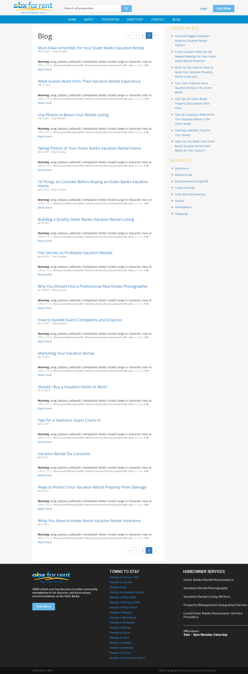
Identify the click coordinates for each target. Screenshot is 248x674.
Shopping (181, 214)
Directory (135, 19)
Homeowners (183, 207)
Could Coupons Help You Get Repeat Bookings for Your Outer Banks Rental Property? (195, 56)
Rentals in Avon (119, 637)
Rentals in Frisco (120, 652)
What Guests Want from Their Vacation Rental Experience (89, 81)
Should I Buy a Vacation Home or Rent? (72, 386)
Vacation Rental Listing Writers (206, 597)
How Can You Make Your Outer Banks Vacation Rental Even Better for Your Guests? (195, 145)
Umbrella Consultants (205, 670)
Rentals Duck (118, 587)
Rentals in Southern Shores (127, 592)
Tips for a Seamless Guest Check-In (69, 420)
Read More (43, 606)
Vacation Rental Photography (205, 588)
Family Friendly (185, 188)
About (89, 19)
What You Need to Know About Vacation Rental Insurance (89, 520)
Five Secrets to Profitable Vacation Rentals (75, 252)
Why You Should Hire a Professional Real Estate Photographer (93, 286)
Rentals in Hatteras (122, 647)
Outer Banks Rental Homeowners (208, 580)
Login (203, 8)
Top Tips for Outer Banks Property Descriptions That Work (192, 103)
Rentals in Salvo (120, 632)
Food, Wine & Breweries (190, 194)
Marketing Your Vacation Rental (66, 353)
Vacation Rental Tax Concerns (64, 453)
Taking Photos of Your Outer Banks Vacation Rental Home (89, 148)
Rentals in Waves (120, 627)
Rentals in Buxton (121, 642)
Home (72, 19)
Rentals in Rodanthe (122, 622)
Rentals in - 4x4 (124, 577)
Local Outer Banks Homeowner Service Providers (213, 615)
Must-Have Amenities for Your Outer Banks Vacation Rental (91, 47)
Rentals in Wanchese (123, 617)
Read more (45, 69)
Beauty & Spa (183, 175)
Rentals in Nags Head (123, 607)
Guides (179, 201)
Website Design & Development (175, 670)
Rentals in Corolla (121, 582)
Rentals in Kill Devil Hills (125, 602)
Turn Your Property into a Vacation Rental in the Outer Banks (193, 87)
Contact (158, 19)
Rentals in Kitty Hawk (123, 597)
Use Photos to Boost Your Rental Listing (73, 114)
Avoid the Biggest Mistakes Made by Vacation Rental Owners (192, 40)
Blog (176, 19)
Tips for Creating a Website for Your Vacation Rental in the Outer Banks (195, 119)
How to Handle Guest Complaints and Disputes (80, 319)
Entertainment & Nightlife (191, 181)
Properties (110, 19)
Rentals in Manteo (121, 612)
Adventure (182, 168)
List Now (223, 8)
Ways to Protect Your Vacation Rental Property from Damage (92, 487)
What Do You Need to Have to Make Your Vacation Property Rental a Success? (194, 72)
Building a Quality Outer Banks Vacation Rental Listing (86, 219)
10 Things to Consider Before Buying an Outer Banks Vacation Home (93, 184)
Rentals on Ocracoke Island (127, 657)
